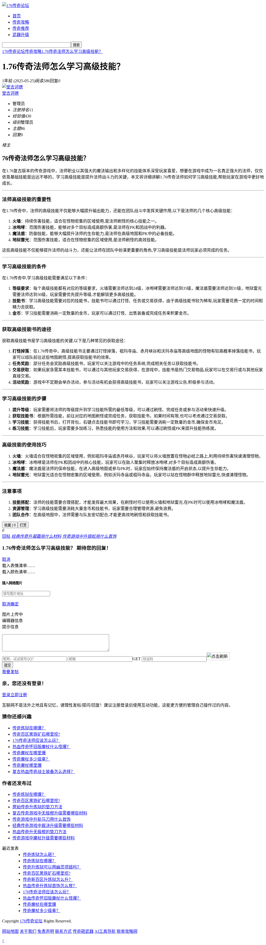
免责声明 (45, 931)
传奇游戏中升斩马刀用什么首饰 (41, 819)
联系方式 (63, 931)
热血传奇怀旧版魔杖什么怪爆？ (41, 746)
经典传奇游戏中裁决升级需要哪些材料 (47, 825)
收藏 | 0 (10, 525)
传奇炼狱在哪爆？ (29, 728)
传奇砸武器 (83, 931)
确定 (14, 604)
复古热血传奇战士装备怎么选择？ (43, 771)
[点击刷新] (218, 656)
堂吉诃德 (10, 93)
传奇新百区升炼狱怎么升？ (48, 879)
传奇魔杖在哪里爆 (29, 753)
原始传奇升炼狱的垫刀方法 (37, 807)
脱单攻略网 (127, 931)
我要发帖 (10, 672)
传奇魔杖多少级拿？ (31, 759)
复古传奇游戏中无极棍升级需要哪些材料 (49, 813)
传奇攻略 (20, 22)
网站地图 (10, 931)
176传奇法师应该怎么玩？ (36, 740)
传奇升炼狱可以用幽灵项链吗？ (52, 867)
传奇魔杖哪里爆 (27, 765)
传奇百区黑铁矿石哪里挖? (36, 734)
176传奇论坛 (13, 51)
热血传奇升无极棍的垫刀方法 (39, 832)
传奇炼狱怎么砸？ (39, 854)
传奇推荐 (20, 28)
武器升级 (20, 34)
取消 (6, 559)
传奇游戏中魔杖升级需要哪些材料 (43, 838)
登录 (6, 695)
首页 (16, 16)
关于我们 (28, 931)
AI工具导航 (105, 931)
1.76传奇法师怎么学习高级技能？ (72, 51)
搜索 (76, 45)
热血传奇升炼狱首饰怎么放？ (50, 886)
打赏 (23, 525)
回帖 (6, 536)
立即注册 (18, 695)
